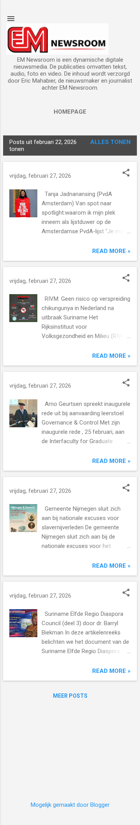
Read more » (111, 251)
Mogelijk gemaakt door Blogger (70, 804)
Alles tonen (110, 142)
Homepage (70, 111)
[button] (126, 173)
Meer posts (70, 696)
